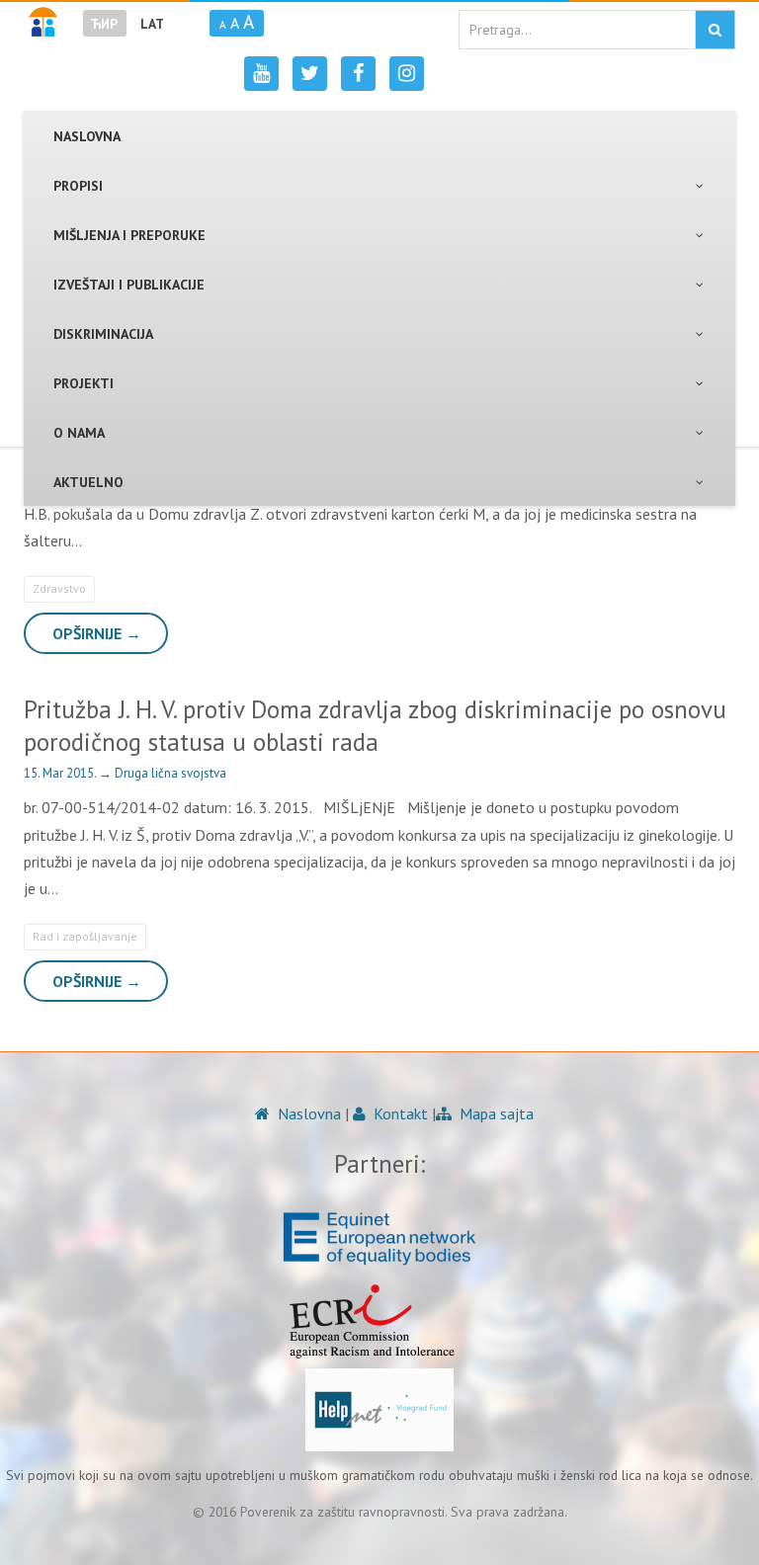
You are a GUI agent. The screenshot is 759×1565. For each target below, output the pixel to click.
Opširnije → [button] (96, 633)
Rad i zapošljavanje (85, 936)
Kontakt (399, 1113)
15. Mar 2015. (61, 773)
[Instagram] (406, 73)
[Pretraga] (715, 29)
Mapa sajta (495, 1113)
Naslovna (307, 1113)
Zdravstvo (59, 588)
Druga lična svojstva (170, 773)
